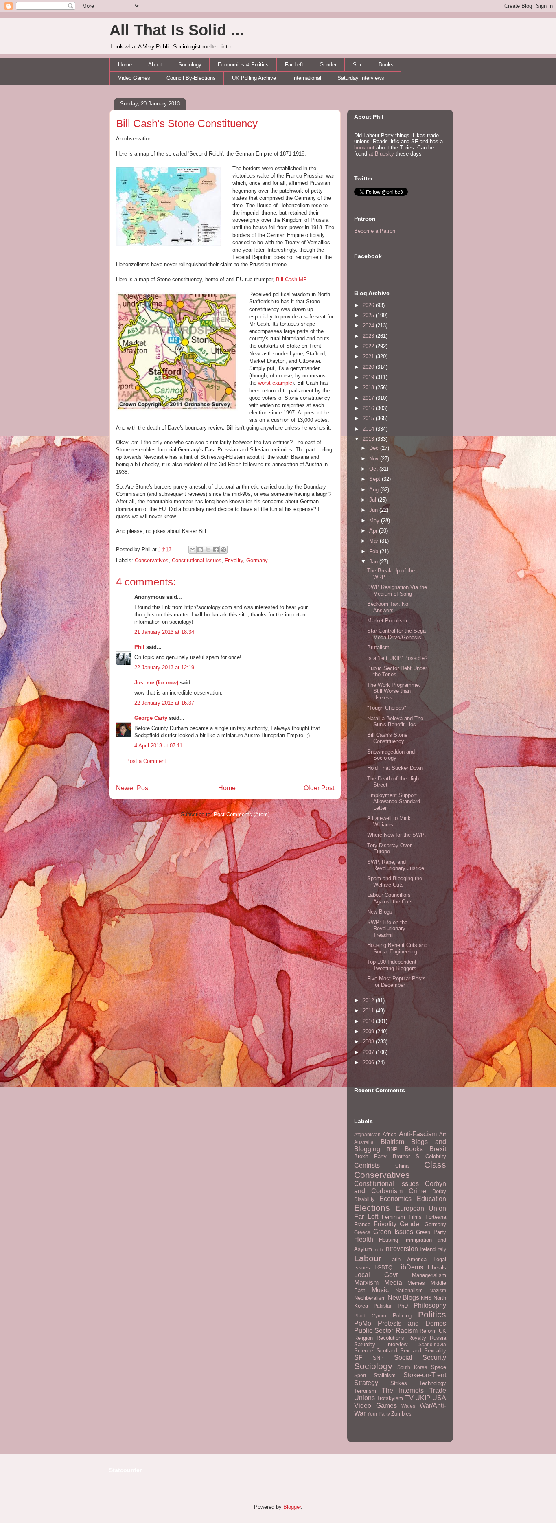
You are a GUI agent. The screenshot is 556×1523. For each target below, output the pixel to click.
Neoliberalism (370, 1298)
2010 (369, 1021)
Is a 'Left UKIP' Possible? (397, 658)
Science (363, 1351)
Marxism (366, 1282)
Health (363, 1239)
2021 (369, 356)
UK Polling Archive (254, 78)
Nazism (437, 1290)
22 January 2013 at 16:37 (164, 703)
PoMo (362, 1323)
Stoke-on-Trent (424, 1375)
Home (125, 64)
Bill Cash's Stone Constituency (187, 123)
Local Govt (376, 1274)
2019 (369, 377)
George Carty (150, 718)
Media (393, 1282)
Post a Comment (146, 761)
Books (386, 64)
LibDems (410, 1267)
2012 (369, 1000)
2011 (369, 1011)
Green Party (431, 1232)
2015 (369, 418)
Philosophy (430, 1305)
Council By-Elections (191, 78)
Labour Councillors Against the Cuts (390, 898)
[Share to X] (208, 550)
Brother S (406, 1156)
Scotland (387, 1351)
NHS (426, 1298)
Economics (395, 1198)
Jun (374, 510)
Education (431, 1198)
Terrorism (365, 1391)
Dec (374, 448)
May (375, 520)
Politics (432, 1314)
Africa (389, 1134)
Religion (363, 1338)
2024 (369, 325)
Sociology (189, 64)
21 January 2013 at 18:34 (164, 632)
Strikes (398, 1383)
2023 (369, 336)
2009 (369, 1031)
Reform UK (433, 1331)
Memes (416, 1283)
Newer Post (133, 788)
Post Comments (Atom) (241, 814)
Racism (407, 1330)
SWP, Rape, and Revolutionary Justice (395, 865)
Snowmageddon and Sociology (391, 755)
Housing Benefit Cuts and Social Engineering (397, 948)
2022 (369, 346)
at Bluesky (381, 154)
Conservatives (152, 560)
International (306, 78)
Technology (432, 1383)
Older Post (319, 788)
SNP (378, 1358)
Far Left (294, 64)
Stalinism (385, 1375)
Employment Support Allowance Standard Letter (393, 801)
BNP (392, 1149)
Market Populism (387, 621)
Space (438, 1367)
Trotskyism (390, 1398)
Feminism (393, 1217)
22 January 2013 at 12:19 (164, 667)
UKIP (423, 1397)
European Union (421, 1208)
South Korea (412, 1367)
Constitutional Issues (196, 560)
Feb (374, 551)
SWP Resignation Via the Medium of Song (397, 590)
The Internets (403, 1390)
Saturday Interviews (360, 78)
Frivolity (234, 560)
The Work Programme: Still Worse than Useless (393, 691)
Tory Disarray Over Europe (389, 848)
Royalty (417, 1338)
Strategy (366, 1382)
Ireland (428, 1249)
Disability (364, 1199)
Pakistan (383, 1305)
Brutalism (378, 647)
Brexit (437, 1149)
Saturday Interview (380, 1344)
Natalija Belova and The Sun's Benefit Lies (395, 721)
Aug (374, 489)
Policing (402, 1316)
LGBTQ (383, 1267)
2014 (369, 429)
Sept (375, 479)
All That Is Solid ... (176, 30)
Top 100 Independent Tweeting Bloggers (391, 965)
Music (380, 1289)
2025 (369, 315)
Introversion (401, 1248)
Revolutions (390, 1338)
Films (415, 1217)
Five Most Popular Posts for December (396, 981)
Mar (374, 541)
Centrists (367, 1165)
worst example (275, 383)
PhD (403, 1306)
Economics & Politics (243, 64)
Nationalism (409, 1290)
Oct (374, 469)
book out (364, 148)
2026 (369, 305)
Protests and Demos (412, 1323)
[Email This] (192, 550)
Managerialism (429, 1275)
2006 (369, 1062)
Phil (139, 647)
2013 (369, 439)
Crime (417, 1191)
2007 (369, 1052)
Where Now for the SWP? (397, 835)
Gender (328, 64)
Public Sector (373, 1330)
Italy (441, 1249)
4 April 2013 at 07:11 (158, 746)
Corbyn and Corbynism (400, 1187)
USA (439, 1397)
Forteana (435, 1217)
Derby (439, 1191)
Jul (373, 500)
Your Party (378, 1413)
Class (435, 1164)
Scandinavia (432, 1344)
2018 (369, 387)
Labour (367, 1258)
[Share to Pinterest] (223, 550)
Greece (362, 1232)
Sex (357, 64)
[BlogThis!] (200, 550)
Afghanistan (367, 1134)
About (155, 64)
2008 (369, 1042)
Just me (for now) (156, 682)
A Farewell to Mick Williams (389, 821)
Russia (438, 1338)
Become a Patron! (375, 231)
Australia (364, 1142)
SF (358, 1357)
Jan (374, 562)
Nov (374, 459)
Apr (374, 531)
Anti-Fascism (418, 1134)
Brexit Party (370, 1156)
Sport (360, 1375)
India (378, 1249)
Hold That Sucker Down (395, 768)
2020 (369, 367)
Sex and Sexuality (423, 1351)
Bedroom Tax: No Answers (387, 607)
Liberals (437, 1267)
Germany (257, 560)
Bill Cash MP (291, 279)
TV (409, 1397)
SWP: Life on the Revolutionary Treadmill (387, 928)
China (402, 1166)
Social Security (420, 1357)
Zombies (401, 1414)
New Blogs (379, 912)
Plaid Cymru (370, 1315)
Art (442, 1134)
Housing (388, 1240)
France (362, 1224)
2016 (369, 408)
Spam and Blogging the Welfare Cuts (394, 881)
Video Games (134, 78)
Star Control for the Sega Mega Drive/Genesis (396, 634)
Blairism (392, 1141)
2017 (369, 398)
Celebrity (435, 1156)
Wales (408, 1406)
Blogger (292, 1507)
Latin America (408, 1259)
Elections (372, 1207)
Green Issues (393, 1231)
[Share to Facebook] (216, 550)
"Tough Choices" (386, 708)
